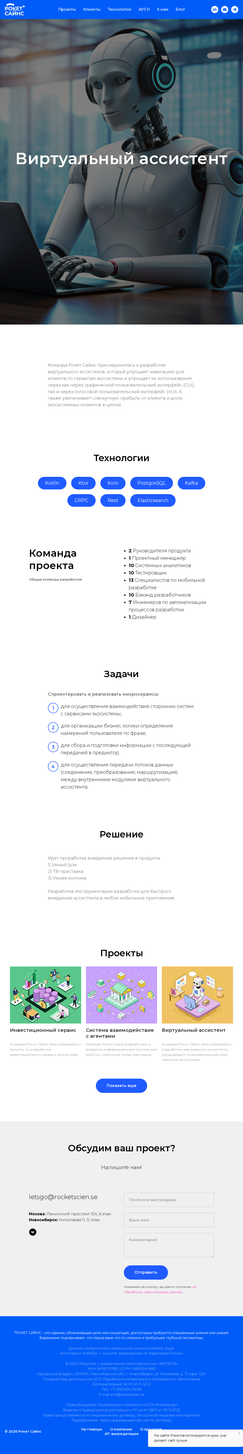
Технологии (119, 9)
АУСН (144, 9)
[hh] (214, 9)
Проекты (67, 9)
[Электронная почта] (224, 9)
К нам (162, 9)
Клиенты (92, 9)
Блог (180, 9)
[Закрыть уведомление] (239, 1433)
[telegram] (234, 9)
